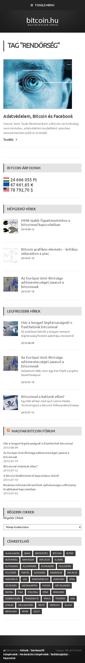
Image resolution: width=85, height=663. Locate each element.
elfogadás (11, 566)
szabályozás (12, 598)
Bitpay (70, 553)
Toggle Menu (44, 5)
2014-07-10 (27, 258)
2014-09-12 (27, 229)
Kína (72, 579)
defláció (44, 560)
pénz (45, 592)
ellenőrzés (29, 566)
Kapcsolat (9, 658)
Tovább (8, 139)
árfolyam (11, 611)
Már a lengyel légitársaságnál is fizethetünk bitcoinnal (46, 324)
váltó (41, 605)
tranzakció (32, 598)
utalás (9, 605)
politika (33, 592)
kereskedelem (40, 579)
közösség (11, 585)
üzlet (36, 611)
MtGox (46, 585)
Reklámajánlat (59, 654)
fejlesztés (65, 566)
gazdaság (39, 572)
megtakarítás (29, 585)
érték (25, 611)
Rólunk (24, 650)
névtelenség (62, 585)
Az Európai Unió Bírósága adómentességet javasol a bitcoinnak (42, 282)
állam (68, 605)
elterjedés (47, 566)
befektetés (41, 553)
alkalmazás (12, 553)
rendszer (58, 592)
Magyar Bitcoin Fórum (33, 431)
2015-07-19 (27, 291)
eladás (59, 560)
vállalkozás (25, 605)
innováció (11, 579)
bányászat (28, 560)
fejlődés (10, 572)
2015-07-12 (27, 412)
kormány (58, 579)
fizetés (25, 572)
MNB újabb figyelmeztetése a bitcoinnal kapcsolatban (45, 222)
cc (4, 650)
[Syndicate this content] (9, 431)
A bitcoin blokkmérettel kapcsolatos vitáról (31, 475)
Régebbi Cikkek (13, 518)
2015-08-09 (27, 343)
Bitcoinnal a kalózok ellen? (42, 396)
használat (56, 572)
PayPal (9, 592)
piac (20, 592)
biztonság (11, 560)
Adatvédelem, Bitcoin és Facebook (38, 116)
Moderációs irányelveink (34, 654)
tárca (47, 598)
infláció (72, 572)
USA (73, 598)
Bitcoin (57, 553)
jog (25, 579)
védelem (55, 605)
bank (27, 553)
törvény (60, 598)
